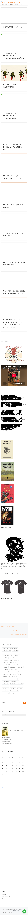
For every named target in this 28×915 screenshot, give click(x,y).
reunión (6, 688)
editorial (13, 662)
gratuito (6, 669)
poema (5, 683)
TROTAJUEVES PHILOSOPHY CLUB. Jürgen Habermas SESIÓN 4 (13, 55)
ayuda (15, 650)
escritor (15, 664)
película (6, 681)
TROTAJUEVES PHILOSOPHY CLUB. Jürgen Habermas (11, 115)
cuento (16, 660)
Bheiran (13, 653)
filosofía (13, 667)
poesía (13, 683)
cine (5, 657)
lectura (6, 674)
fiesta (5, 667)
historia (14, 669)
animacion (13, 648)
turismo (6, 693)
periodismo (14, 681)
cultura (6, 662)
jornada (16, 671)
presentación (7, 686)
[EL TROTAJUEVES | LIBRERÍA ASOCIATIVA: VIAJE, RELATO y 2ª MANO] (10, 2)
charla (16, 655)
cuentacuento (7, 660)
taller (13, 688)
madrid (15, 676)
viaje (13, 693)
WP (9, 912)
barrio (6, 653)
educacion (6, 664)
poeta (20, 683)
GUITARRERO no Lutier (12, 27)
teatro (19, 688)
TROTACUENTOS (6, 737)
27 (17, 630)
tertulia (6, 690)
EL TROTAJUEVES (11, 909)
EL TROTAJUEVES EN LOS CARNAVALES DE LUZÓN (12, 147)
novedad (21, 678)
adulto (5, 648)
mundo (5, 678)
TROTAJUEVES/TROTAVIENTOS (15, 730)
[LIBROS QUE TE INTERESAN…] (7, 449)
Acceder (4, 894)
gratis (20, 667)
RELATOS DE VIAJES (7, 739)
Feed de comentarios (7, 898)
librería (13, 674)
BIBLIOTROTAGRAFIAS (7, 743)
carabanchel (7, 655)
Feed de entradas (6, 896)
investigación (7, 671)
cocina (12, 657)
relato (15, 686)
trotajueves (14, 690)
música (13, 678)
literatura (6, 676)
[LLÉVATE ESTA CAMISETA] (14, 586)
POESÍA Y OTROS (6, 741)
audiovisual (7, 650)
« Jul (3, 777)
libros (21, 674)
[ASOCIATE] (14, 354)
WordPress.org (5, 901)
